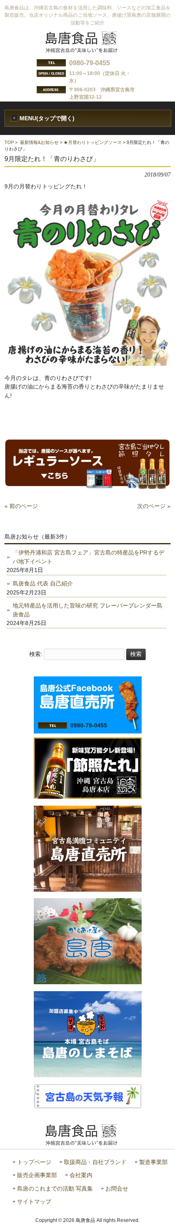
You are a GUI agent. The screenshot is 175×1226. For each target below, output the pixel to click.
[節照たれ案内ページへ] (88, 796)
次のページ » (154, 506)
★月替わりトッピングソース (92, 142)
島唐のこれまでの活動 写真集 (55, 1189)
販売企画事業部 (37, 1175)
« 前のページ (21, 506)
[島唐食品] (87, 50)
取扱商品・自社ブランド (95, 1162)
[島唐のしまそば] (88, 1075)
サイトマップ (34, 1202)
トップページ (34, 1162)
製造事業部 (153, 1162)
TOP (9, 142)
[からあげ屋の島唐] (88, 982)
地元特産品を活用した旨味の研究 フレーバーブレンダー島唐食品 (87, 610)
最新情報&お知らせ (39, 142)
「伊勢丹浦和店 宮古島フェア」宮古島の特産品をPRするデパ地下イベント (88, 557)
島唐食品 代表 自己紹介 (43, 583)
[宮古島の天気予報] (88, 1106)
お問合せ (116, 1189)
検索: (35, 654)
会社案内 (81, 1175)
